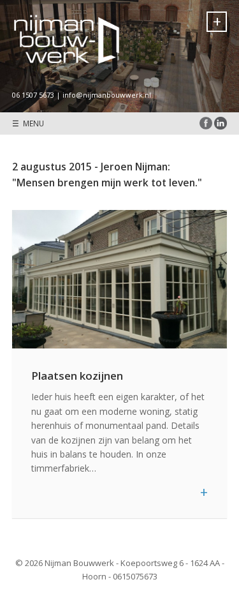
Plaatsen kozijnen (77, 375)
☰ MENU (28, 123)
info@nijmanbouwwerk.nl (106, 95)
